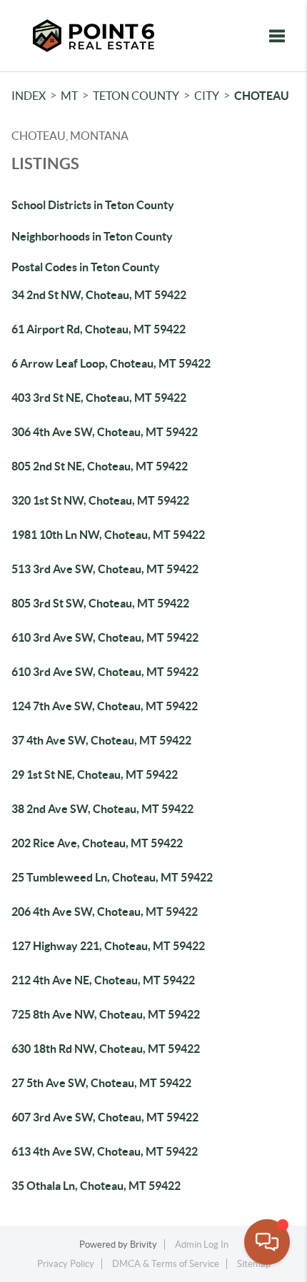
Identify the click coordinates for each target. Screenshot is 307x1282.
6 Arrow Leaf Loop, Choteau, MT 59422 (111, 363)
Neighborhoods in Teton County (92, 236)
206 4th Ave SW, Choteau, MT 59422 (104, 911)
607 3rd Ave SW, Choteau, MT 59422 (104, 1117)
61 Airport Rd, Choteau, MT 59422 (98, 329)
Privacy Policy (65, 1263)
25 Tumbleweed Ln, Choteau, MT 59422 (112, 877)
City (206, 95)
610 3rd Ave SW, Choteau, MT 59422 (104, 637)
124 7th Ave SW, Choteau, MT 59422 (104, 706)
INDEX (28, 95)
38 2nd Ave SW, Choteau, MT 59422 (102, 808)
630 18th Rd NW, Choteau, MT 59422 (105, 1048)
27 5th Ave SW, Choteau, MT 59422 (101, 1083)
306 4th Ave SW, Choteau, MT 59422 (104, 432)
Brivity (143, 1244)
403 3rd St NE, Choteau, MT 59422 (98, 397)
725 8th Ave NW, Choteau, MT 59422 (105, 1014)
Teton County (136, 95)
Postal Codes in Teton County (85, 267)
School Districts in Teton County (92, 204)
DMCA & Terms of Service (165, 1263)
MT (69, 95)
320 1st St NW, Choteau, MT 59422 (100, 500)
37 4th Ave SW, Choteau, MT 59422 (101, 740)
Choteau (261, 95)
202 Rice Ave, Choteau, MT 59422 (97, 843)
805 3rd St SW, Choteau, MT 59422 (100, 603)
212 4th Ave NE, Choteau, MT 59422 (103, 980)
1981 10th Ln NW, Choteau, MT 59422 (108, 534)
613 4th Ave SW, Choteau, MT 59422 (104, 1151)
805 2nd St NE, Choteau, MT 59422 (99, 466)
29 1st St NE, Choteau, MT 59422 (94, 774)
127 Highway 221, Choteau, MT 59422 (108, 946)
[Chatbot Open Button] (267, 1242)
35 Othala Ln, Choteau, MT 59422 (96, 1185)
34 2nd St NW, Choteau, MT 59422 (98, 295)
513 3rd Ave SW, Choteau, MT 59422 (104, 569)
